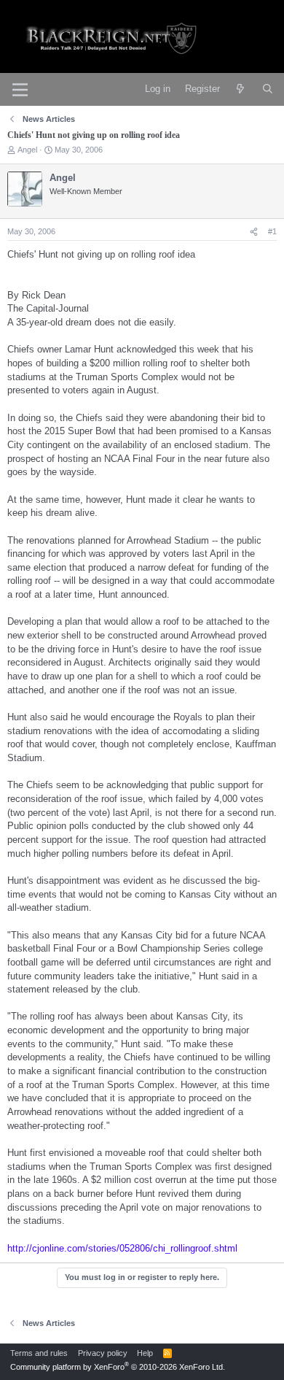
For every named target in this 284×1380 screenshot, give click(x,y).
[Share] (254, 231)
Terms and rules (39, 1353)
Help (145, 1353)
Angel (27, 149)
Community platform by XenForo (117, 1366)
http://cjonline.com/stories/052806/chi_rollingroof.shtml (122, 1248)
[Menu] (20, 89)
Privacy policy (102, 1353)
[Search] (267, 89)
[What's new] (240, 89)
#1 (272, 231)
